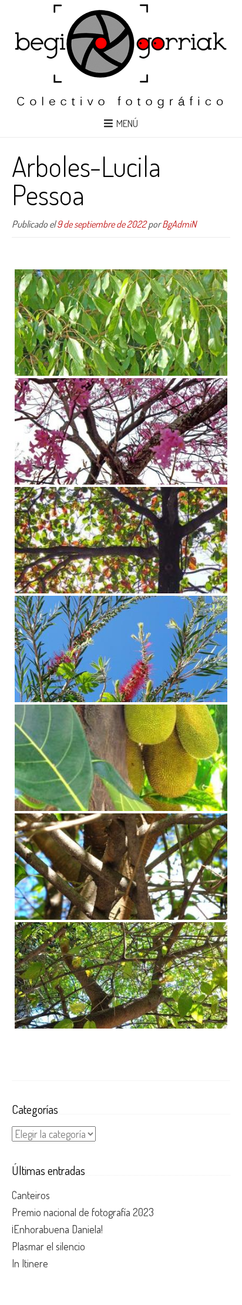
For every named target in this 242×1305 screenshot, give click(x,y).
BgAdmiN (179, 224)
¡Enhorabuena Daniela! (57, 1229)
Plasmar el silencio (48, 1246)
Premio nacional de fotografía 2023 (83, 1212)
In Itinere (30, 1263)
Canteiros (31, 1195)
